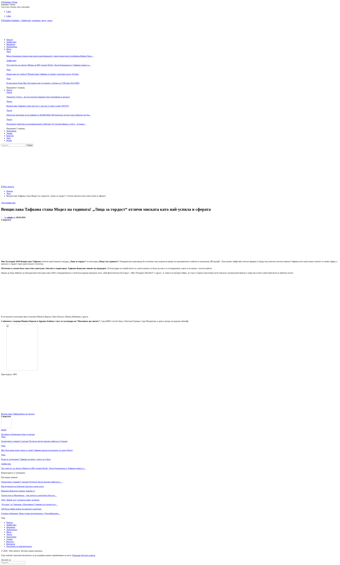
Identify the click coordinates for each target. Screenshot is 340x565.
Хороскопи (11, 131)
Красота (10, 136)
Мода (8, 49)
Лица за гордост (27, 414)
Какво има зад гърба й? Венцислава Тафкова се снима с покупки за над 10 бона (42, 74)
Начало (9, 39)
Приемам (76, 555)
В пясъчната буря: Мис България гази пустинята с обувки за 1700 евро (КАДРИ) (42, 83)
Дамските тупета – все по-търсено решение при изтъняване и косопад (38, 97)
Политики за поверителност (19, 546)
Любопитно (11, 47)
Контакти (10, 544)
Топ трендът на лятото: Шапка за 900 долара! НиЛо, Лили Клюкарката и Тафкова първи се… (48, 65)
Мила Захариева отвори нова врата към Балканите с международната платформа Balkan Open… (50, 56)
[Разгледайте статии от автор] (6, 427)
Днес (8, 51)
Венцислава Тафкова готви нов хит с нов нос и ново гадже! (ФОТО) (37, 106)
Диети (9, 90)
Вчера (9, 140)
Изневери (10, 44)
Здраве (9, 133)
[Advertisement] (49, 30)
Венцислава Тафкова (10, 414)
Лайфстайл (11, 42)
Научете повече (88, 555)
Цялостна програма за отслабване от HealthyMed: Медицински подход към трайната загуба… (48, 115)
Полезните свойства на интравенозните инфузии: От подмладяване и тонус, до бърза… (46, 124)
